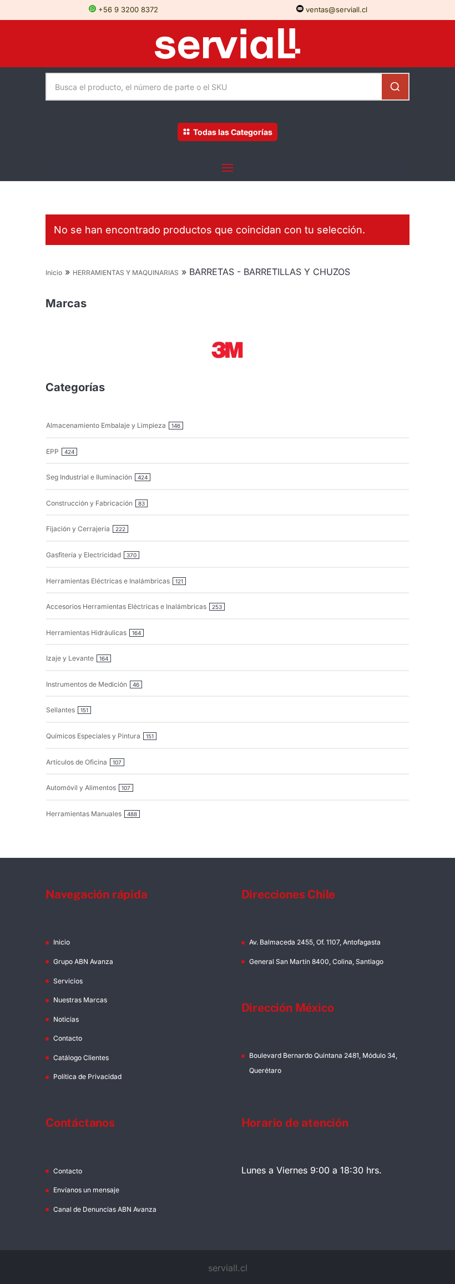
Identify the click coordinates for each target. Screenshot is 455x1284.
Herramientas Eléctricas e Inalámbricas (108, 581)
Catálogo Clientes (81, 1057)
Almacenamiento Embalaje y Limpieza (106, 425)
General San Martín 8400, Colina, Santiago (316, 961)
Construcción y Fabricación (89, 503)
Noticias (66, 1019)
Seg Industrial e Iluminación (89, 477)
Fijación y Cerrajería (78, 528)
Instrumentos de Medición (86, 684)
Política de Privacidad (87, 1076)
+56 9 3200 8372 (127, 9)
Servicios (68, 981)
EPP (52, 451)
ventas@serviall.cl (335, 9)
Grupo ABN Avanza (83, 961)
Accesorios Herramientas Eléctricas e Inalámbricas (126, 606)
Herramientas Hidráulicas (86, 632)
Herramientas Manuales (84, 814)
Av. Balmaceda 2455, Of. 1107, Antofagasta (315, 942)
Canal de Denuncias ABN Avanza (104, 1209)
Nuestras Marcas (80, 1000)
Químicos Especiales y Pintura (93, 736)
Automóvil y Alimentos (81, 787)
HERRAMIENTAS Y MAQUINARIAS (126, 272)
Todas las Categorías (232, 132)
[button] (228, 350)
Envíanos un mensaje (86, 1190)
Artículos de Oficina (76, 762)
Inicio (54, 272)
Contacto (67, 1038)
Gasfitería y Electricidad (83, 555)
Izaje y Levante (70, 658)
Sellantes (60, 710)
